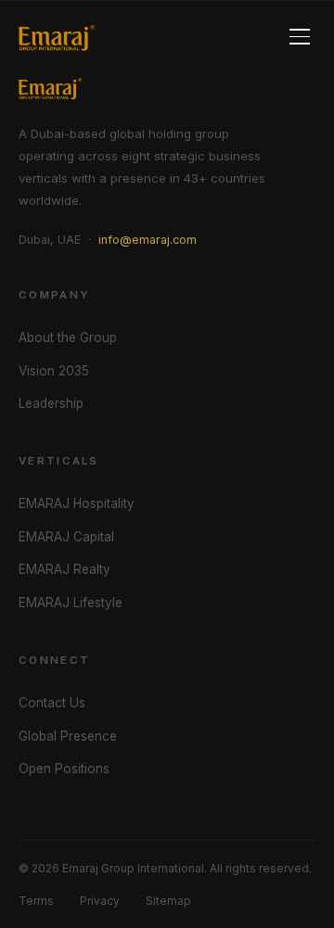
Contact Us (52, 702)
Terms (36, 901)
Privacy (100, 901)
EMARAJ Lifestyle (70, 602)
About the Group (68, 337)
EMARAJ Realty (64, 569)
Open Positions (64, 768)
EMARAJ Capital (66, 536)
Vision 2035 (54, 370)
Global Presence (68, 736)
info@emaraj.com (147, 240)
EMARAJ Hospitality (77, 503)
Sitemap (168, 901)
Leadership (51, 403)
